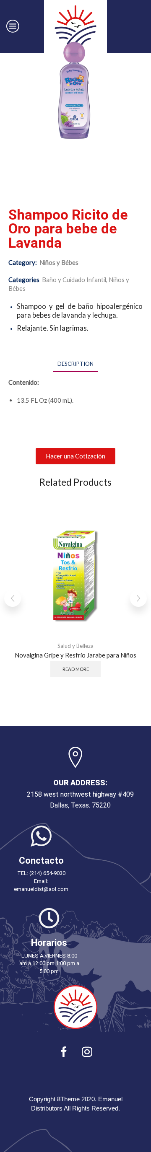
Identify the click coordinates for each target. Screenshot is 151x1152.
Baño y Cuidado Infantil (74, 279)
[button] (75, 456)
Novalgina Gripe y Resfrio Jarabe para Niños (75, 655)
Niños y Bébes (58, 262)
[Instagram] (87, 1051)
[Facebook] (64, 1051)
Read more (75, 669)
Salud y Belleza (75, 645)
